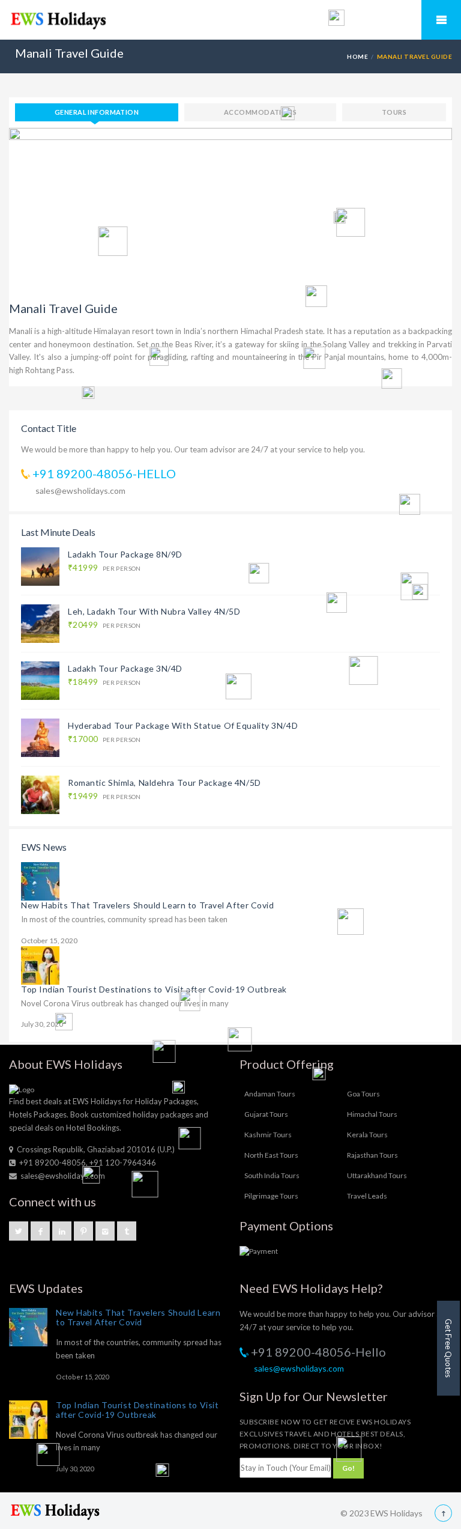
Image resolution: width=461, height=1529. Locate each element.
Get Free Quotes (448, 1348)
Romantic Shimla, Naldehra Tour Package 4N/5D (164, 782)
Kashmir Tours (268, 1134)
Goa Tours (363, 1093)
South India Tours (272, 1175)
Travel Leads (367, 1195)
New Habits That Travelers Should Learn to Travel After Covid (147, 905)
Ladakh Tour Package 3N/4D (125, 668)
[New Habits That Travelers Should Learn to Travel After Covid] (40, 880)
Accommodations (260, 112)
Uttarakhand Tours (377, 1175)
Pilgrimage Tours (271, 1195)
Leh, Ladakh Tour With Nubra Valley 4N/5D (154, 611)
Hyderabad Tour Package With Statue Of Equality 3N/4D (183, 725)
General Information (97, 112)
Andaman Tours (269, 1093)
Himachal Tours (372, 1114)
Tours (394, 112)
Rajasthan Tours (372, 1155)
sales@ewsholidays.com (80, 490)
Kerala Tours (367, 1134)
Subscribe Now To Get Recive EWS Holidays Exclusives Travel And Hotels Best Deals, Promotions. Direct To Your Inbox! (325, 1433)
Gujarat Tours (266, 1114)
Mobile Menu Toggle (441, 20)
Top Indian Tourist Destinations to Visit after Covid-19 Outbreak (154, 989)
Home (357, 56)
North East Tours (271, 1155)
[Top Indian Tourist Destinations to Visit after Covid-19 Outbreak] (40, 964)
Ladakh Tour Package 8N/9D (125, 554)
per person (104, 568)
